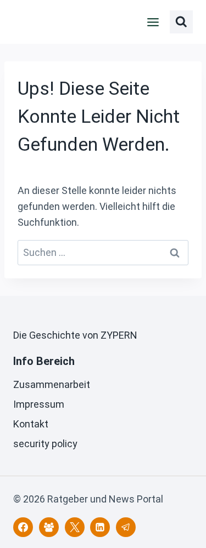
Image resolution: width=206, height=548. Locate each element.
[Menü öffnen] (153, 22)
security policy (45, 443)
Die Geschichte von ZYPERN (75, 335)
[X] (75, 527)
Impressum (38, 404)
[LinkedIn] (100, 527)
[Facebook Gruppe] (49, 527)
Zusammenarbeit (51, 384)
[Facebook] (23, 527)
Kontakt (30, 424)
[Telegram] (126, 527)
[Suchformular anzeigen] (181, 21)
